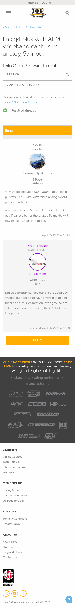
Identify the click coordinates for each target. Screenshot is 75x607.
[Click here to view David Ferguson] (37, 262)
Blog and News (12, 552)
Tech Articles (11, 462)
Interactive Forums (14, 467)
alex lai (37, 145)
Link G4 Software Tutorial (20, 102)
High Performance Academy (38, 13)
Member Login (39, 3)
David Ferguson (38, 246)
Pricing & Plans (12, 490)
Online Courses (12, 456)
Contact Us (10, 557)
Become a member (15, 495)
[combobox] (37, 84)
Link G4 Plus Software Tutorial (29, 27)
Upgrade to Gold (13, 500)
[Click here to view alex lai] (37, 162)
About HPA (10, 541)
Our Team (9, 547)
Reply (9, 130)
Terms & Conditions (15, 518)
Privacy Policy (11, 524)
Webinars (8, 472)
